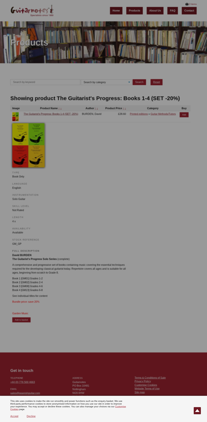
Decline (31, 416)
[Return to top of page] (197, 410)
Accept (14, 416)
